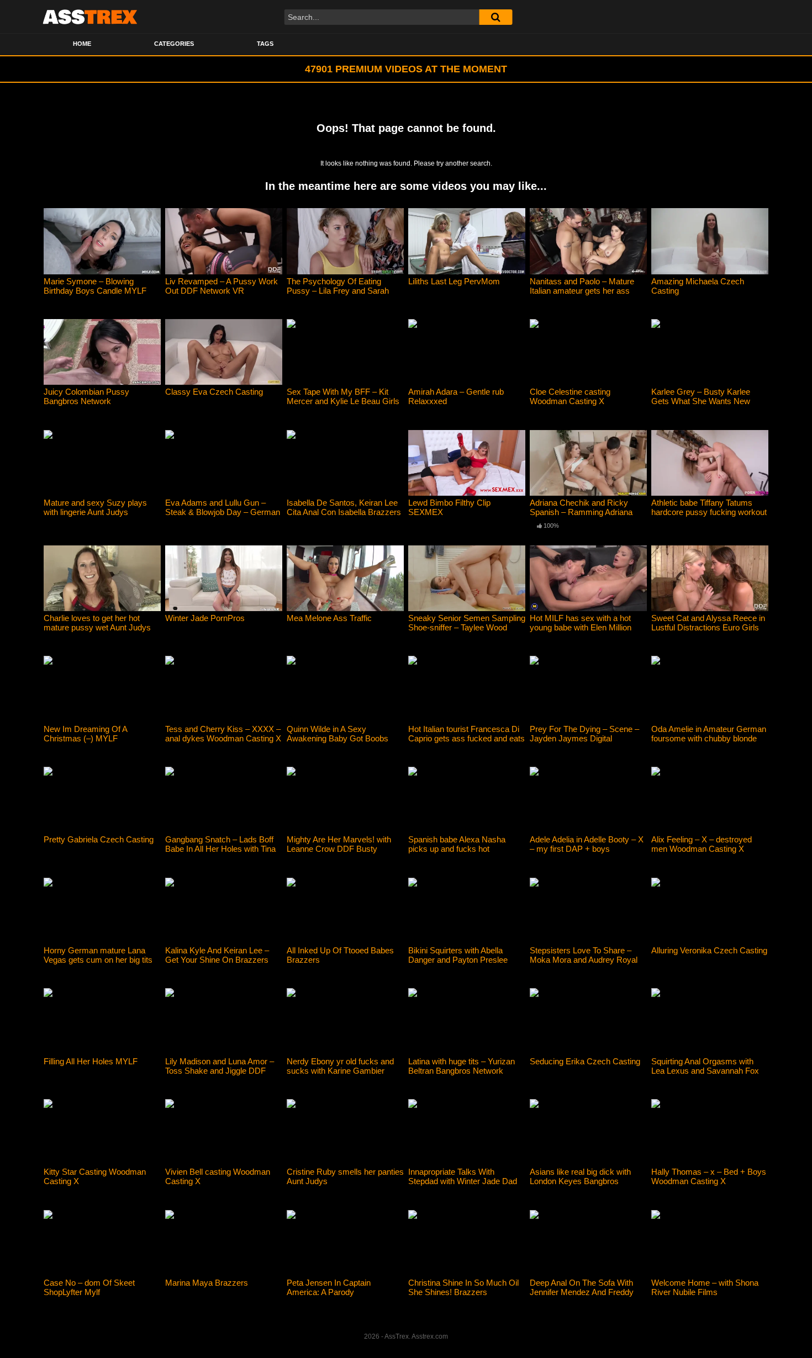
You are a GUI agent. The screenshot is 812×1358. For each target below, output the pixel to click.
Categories (174, 43)
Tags (265, 43)
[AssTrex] (90, 16)
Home (82, 43)
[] (495, 17)
